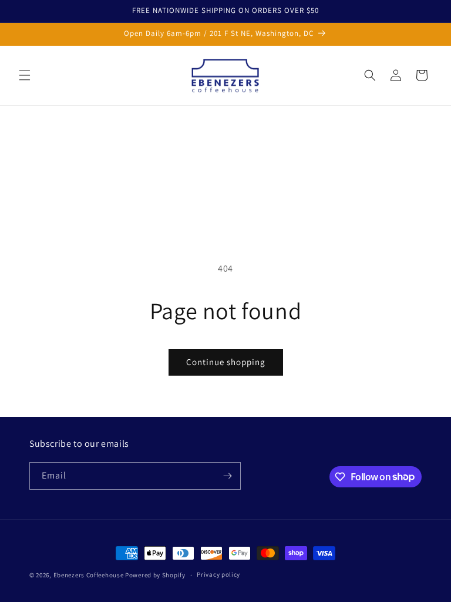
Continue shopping (225, 361)
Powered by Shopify (155, 575)
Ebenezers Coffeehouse (88, 575)
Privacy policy (218, 574)
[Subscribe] (227, 476)
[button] (25, 75)
